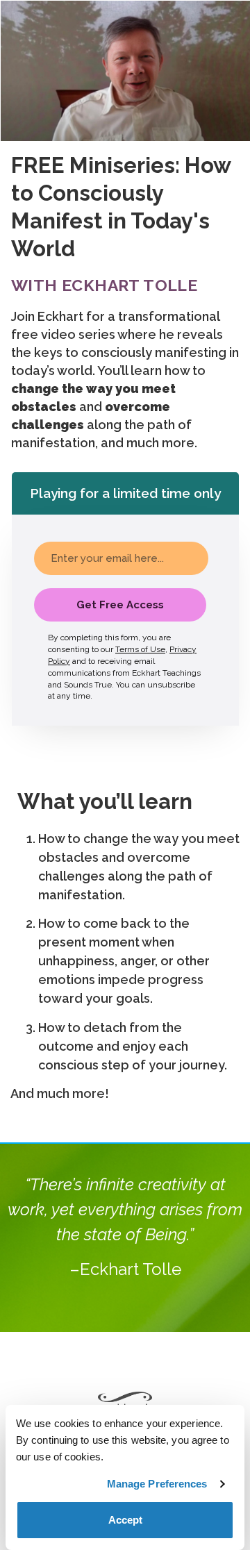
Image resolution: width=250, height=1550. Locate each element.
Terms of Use (140, 649)
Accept (125, 1520)
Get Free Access (120, 605)
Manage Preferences (157, 1484)
